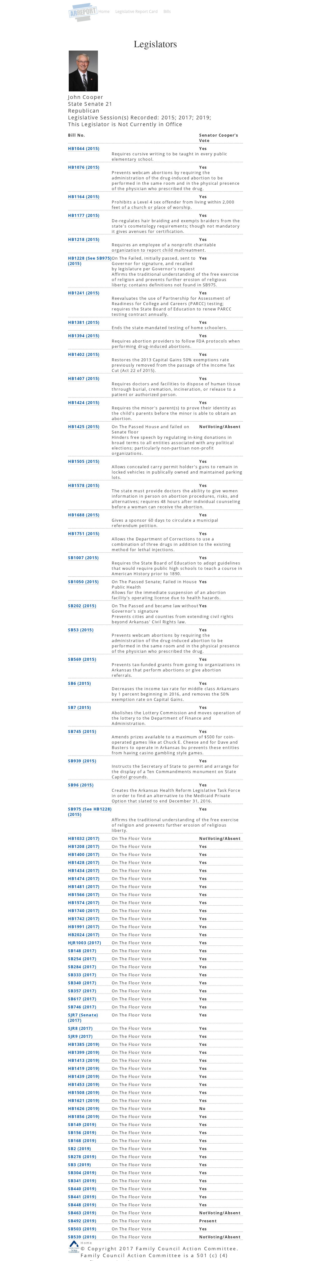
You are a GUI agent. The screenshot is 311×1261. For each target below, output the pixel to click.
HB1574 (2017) (84, 902)
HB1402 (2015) (84, 354)
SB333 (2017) (82, 975)
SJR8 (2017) (80, 1028)
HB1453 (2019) (84, 1084)
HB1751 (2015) (84, 533)
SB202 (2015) (82, 605)
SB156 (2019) (82, 1132)
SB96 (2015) (81, 785)
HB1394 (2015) (84, 335)
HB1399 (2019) (84, 1052)
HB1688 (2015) (84, 515)
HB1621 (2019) (84, 1100)
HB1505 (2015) (84, 461)
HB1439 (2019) (84, 1076)
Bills (167, 11)
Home (104, 11)
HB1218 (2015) (84, 239)
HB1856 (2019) (84, 1116)
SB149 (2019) (82, 1124)
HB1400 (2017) (84, 854)
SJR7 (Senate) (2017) (83, 1017)
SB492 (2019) (82, 1221)
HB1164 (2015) (84, 196)
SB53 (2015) (81, 630)
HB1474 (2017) (84, 878)
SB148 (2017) (82, 950)
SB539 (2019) (82, 1237)
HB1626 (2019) (84, 1108)
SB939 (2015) (82, 761)
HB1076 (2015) (84, 167)
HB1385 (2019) (84, 1044)
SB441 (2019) (82, 1196)
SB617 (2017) (82, 999)
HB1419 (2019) (84, 1068)
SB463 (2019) (82, 1213)
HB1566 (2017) (84, 894)
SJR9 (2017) (80, 1036)
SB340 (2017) (82, 983)
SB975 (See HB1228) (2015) (90, 811)
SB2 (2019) (79, 1148)
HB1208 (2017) (84, 846)
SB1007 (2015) (83, 557)
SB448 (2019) (82, 1205)
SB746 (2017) (82, 1007)
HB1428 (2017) (84, 862)
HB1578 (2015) (84, 485)
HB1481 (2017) (84, 886)
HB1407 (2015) (84, 378)
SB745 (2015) (82, 731)
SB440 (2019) (82, 1188)
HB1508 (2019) (84, 1092)
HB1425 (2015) (84, 426)
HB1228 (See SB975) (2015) (90, 261)
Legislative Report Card (136, 11)
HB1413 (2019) (84, 1060)
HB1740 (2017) (84, 910)
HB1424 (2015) (84, 402)
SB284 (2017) (82, 967)
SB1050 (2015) (83, 581)
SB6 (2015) (79, 683)
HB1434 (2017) (84, 870)
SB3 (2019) (79, 1164)
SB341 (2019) (82, 1180)
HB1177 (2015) (84, 215)
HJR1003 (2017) (84, 942)
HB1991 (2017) (84, 926)
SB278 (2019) (82, 1156)
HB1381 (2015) (84, 322)
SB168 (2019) (82, 1140)
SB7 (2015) (79, 707)
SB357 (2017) (82, 991)
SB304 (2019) (82, 1172)
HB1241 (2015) (84, 293)
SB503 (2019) (82, 1229)
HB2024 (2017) (84, 934)
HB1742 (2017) (84, 918)
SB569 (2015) (82, 659)
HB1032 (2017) (84, 838)
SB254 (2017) (82, 958)
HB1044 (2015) (84, 148)
